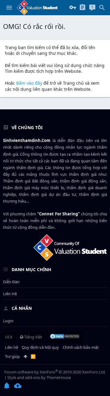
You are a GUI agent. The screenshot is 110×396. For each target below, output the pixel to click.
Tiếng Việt (32, 337)
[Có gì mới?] (92, 7)
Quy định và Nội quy (40, 347)
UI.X (9, 337)
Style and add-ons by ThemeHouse (39, 377)
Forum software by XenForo (55, 372)
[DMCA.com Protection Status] (65, 336)
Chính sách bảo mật (81, 347)
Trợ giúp (12, 356)
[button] (9, 7)
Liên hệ (10, 293)
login (8, 321)
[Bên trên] (25, 356)
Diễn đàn (11, 282)
